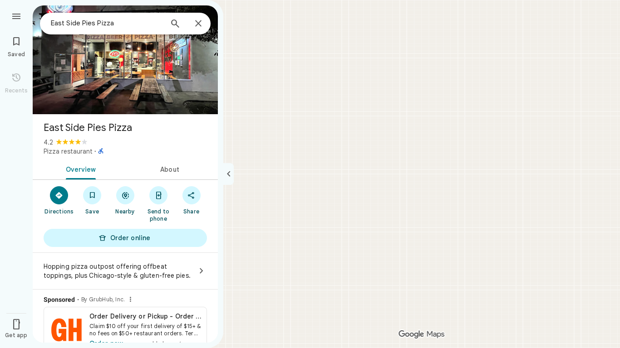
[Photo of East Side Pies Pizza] (125, 59)
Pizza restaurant (68, 151)
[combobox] (106, 23)
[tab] (78, 168)
